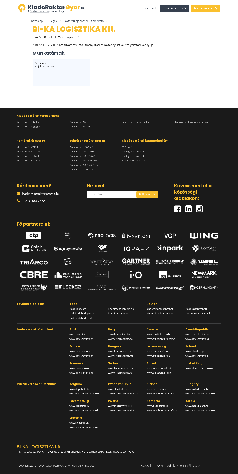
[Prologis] (102, 234)
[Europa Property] (170, 287)
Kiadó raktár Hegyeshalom (136, 122)
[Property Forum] (136, 288)
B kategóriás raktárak (133, 156)
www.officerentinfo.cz (197, 338)
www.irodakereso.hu (119, 351)
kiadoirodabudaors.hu (81, 318)
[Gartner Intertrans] (136, 262)
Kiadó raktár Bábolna (28, 122)
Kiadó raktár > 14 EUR (28, 160)
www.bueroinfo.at (79, 334)
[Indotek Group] (102, 248)
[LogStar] (204, 248)
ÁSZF (160, 466)
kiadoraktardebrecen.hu (160, 313)
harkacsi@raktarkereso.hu (41, 194)
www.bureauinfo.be (119, 334)
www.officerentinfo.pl (197, 355)
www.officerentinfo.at (81, 338)
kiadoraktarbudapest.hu (160, 309)
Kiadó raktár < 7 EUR (28, 147)
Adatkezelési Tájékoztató (183, 466)
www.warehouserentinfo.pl (123, 410)
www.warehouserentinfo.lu (84, 410)
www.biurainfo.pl (194, 351)
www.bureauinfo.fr (79, 351)
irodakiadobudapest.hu (82, 313)
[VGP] (170, 234)
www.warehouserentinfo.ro (162, 410)
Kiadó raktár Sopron (80, 126)
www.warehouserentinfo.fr (161, 393)
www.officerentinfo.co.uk (199, 368)
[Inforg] (68, 261)
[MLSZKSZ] (68, 287)
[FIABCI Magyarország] (102, 288)
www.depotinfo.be (79, 389)
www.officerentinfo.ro (81, 372)
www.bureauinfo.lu (157, 351)
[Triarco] (34, 261)
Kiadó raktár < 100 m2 (81, 147)
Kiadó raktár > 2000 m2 (81, 169)
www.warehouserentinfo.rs (200, 410)
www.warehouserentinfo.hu (200, 393)
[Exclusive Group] (34, 288)
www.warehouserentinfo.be (84, 393)
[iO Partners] (136, 274)
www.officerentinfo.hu (120, 355)
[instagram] (200, 207)
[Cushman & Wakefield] (68, 275)
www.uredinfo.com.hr (159, 334)
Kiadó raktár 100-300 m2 (82, 151)
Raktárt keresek (204, 8)
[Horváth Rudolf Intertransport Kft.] (170, 262)
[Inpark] (170, 248)
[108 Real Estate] (170, 274)
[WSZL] (204, 261)
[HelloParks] (68, 234)
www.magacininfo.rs (196, 405)
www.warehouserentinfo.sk (84, 427)
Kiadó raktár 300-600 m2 (82, 156)
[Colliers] (102, 274)
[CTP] (34, 234)
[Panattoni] (136, 235)
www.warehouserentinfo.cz (123, 393)
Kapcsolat (149, 8)
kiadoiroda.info (77, 309)
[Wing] (204, 234)
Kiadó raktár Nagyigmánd (30, 126)
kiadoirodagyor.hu (118, 313)
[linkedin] (190, 207)
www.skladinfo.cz (117, 389)
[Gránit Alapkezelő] (34, 248)
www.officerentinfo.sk (159, 372)
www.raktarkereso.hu (197, 389)
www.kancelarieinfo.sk (159, 368)
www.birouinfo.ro (79, 368)
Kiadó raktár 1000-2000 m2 (83, 165)
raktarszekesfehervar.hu (198, 313)
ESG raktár (127, 147)
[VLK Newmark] (204, 274)
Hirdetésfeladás (173, 8)
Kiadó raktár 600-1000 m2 (83, 160)
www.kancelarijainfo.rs (120, 368)
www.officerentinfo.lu (159, 355)
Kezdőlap (37, 21)
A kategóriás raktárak (133, 151)
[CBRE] (34, 275)
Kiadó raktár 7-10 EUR (28, 151)
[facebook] (179, 207)
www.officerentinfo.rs (120, 372)
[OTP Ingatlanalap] (68, 249)
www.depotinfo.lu (79, 405)
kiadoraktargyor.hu (196, 309)
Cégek (53, 21)
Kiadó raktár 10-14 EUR (29, 156)
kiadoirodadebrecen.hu (121, 309)
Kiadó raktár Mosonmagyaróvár (191, 122)
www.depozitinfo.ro (157, 405)
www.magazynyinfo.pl (120, 405)
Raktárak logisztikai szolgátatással (140, 160)
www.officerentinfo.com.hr (161, 338)
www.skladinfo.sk (79, 422)
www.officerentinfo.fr (81, 355)
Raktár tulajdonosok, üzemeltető (84, 21)
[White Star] (102, 261)
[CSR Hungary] (204, 287)
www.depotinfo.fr (156, 389)
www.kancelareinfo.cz (197, 334)
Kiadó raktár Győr (78, 122)
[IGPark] (136, 248)
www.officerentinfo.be (120, 338)
